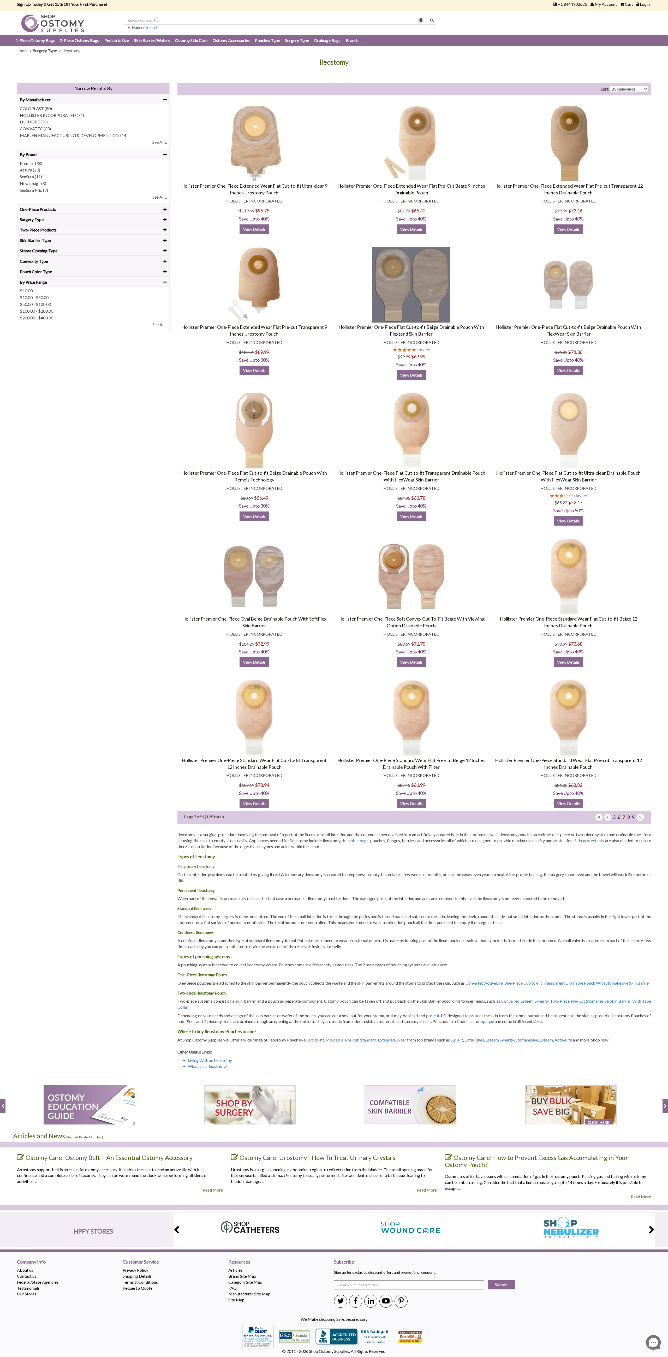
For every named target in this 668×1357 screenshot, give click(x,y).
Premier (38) (31, 163)
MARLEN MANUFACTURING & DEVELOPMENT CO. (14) (74, 135)
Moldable (334, 1039)
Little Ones (474, 1039)
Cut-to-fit (315, 1039)
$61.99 (418, 785)
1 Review (423, 350)
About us (25, 1269)
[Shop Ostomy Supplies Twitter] (340, 1300)
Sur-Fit (457, 1039)
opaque (487, 1021)
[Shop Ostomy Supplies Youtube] (385, 1300)
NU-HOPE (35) (34, 121)
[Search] (432, 20)
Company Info (31, 1262)
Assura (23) (30, 169)
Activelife (563, 1039)
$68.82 (575, 785)
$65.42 (418, 210)
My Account (606, 4)
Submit (501, 1284)
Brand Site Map (242, 1275)
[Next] (640, 817)
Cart (629, 4)
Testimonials (28, 1287)
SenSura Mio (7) (34, 190)
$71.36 (575, 352)
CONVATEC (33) (35, 128)
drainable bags (355, 840)
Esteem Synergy (500, 1039)
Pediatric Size (116, 40)
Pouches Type (267, 40)
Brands (352, 40)
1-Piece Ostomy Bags (35, 40)
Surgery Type (297, 40)
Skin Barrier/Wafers (152, 40)
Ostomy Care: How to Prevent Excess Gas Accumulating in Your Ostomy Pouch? (536, 1161)
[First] (598, 817)
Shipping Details (137, 1275)
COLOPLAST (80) (36, 108)
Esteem (546, 1039)
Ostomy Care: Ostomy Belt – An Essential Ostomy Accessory (109, 1157)
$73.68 (575, 644)
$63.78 (418, 498)
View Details (254, 229)
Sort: (605, 88)
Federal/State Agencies (37, 1281)
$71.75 (418, 644)
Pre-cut (352, 1039)
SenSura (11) (31, 176)
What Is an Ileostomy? (207, 1066)
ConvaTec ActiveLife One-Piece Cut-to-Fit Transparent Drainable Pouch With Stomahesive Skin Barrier (558, 982)
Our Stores (26, 1293)
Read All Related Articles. (84, 1137)
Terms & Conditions (140, 1281)
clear (470, 1021)
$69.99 (418, 356)
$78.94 (262, 785)
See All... (159, 142)
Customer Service (141, 1262)
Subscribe (344, 1262)
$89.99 (262, 352)
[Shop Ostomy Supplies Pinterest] (401, 1300)
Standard (368, 1039)
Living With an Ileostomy (210, 1060)
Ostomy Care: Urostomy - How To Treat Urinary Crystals (317, 1157)
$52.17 (575, 502)
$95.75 (262, 210)
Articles (235, 1269)
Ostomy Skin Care (191, 40)
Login (645, 4)
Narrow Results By (93, 88)
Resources (239, 1262)
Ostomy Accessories (231, 40)
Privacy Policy (135, 1269)
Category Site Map (245, 1281)
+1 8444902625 (572, 4)
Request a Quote (137, 1287)
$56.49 (261, 498)
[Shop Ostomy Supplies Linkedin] (370, 1300)
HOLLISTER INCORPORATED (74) (52, 115)
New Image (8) (33, 183)
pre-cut (432, 1015)
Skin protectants (589, 840)
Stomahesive (526, 1039)
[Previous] (607, 817)
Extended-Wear (392, 1039)
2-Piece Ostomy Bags (79, 40)
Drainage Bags (327, 40)
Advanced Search (143, 27)
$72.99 (262, 644)
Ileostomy (334, 62)
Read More (213, 1189)
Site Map (236, 1299)
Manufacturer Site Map (249, 1293)
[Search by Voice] (421, 20)
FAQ (232, 1287)
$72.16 (575, 210)
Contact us (26, 1275)
